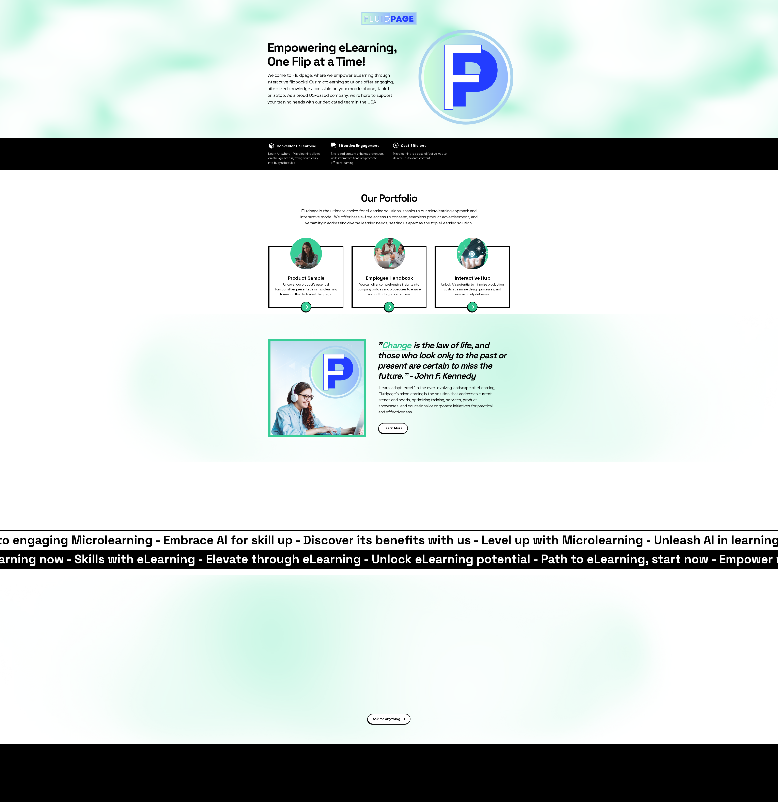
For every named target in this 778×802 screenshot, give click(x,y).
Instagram (281, 780)
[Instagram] (270, 780)
